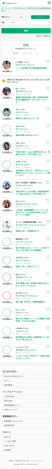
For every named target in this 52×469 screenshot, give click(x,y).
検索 (26, 31)
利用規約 (11, 460)
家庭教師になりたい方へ (13, 421)
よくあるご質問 (10, 441)
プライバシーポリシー (37, 460)
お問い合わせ (9, 446)
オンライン (40, 17)
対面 (21, 17)
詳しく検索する (44, 36)
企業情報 (7, 450)
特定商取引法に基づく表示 (22, 460)
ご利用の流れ (9, 396)
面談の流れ (8, 401)
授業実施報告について (12, 405)
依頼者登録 (8, 385)
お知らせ (7, 437)
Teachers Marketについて (14, 376)
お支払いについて (11, 410)
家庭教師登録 (9, 425)
